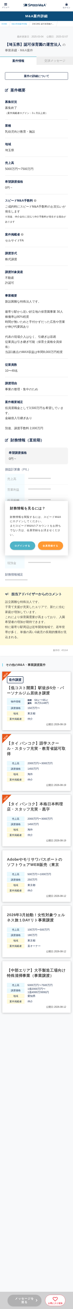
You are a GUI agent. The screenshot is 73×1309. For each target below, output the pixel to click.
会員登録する (50, 545)
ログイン (66, 8)
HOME (4, 24)
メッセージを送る (24, 1300)
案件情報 (18, 60)
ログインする (22, 545)
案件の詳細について (36, 76)
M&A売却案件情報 (19, 24)
